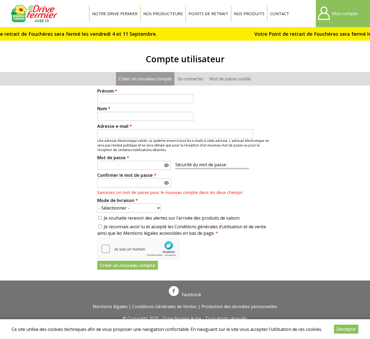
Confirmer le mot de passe (126, 175)
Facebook (191, 295)
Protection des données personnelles (239, 306)
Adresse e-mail (114, 126)
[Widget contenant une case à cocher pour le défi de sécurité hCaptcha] (138, 249)
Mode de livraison (117, 200)
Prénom (107, 91)
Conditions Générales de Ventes (164, 306)
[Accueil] (35, 13)
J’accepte (346, 329)
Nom (104, 109)
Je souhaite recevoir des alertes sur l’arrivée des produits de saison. (172, 218)
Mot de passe (113, 158)
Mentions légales (110, 306)
